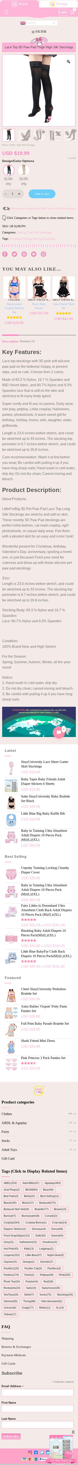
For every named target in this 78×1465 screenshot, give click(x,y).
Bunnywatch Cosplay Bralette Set (14, 308)
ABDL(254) (10, 1183)
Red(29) (48, 1281)
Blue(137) (28, 1202)
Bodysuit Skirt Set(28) (16, 1209)
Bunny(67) (10, 1215)
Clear (72, 158)
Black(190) (10, 1202)
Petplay (26, 238)
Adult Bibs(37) (31, 1183)
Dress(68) (57, 1228)
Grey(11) (9, 1242)
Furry (5, 1132)
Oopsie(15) (10, 1261)
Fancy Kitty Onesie (39, 306)
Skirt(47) (29, 1294)
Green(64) (57, 1235)
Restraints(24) (12, 1287)
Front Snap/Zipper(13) (17, 1235)
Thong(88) (29, 1301)
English (31, 22)
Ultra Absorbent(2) (51, 1301)
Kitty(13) (29, 1248)
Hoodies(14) (49, 1242)
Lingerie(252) (12, 1255)
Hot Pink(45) (11, 1248)
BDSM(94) (31, 1189)
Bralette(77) (42, 1209)
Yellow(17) (10, 1314)
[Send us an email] (33, 254)
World (23, 4)
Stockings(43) (65, 1294)
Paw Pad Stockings (26, 145)
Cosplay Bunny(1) (36, 1222)
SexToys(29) (11, 1294)
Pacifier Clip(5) (33, 1268)
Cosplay (15, 238)
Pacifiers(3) (54, 1268)
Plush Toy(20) (12, 1281)
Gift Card (8, 1158)
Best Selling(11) (49, 1196)
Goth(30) (40, 1235)
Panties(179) (11, 1274)
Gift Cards (8, 1363)
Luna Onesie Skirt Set (63, 306)
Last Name (9, 1418)
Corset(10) (51, 1215)
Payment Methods (14, 1355)
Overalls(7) (46, 1261)
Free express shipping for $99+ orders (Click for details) (42, 208)
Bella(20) (29, 1196)
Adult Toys (9, 1150)
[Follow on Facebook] (5, 254)
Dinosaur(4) (39, 1228)
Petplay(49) (47, 1274)
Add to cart (42, 193)
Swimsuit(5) (11, 1301)
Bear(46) (48, 1189)
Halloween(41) (28, 1242)
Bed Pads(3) (11, 1196)
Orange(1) (29, 1261)
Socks (12, 145)
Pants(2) (29, 1274)
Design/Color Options (18, 161)
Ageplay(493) (53, 1183)
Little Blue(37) (33, 1255)
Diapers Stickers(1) (15, 1228)
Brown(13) (60, 1209)
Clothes (7, 1114)
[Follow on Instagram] (24, 254)
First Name (9, 1402)
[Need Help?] (59, 732)
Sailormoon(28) (51, 1287)
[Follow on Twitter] (14, 254)
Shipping (8, 1338)
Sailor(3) (31, 1287)
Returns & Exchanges (16, 1346)
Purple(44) (32, 1281)
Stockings (48, 238)
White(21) (44, 1307)
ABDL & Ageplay (14, 1123)
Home (5, 145)
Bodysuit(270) (47, 1202)
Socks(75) (45, 1294)
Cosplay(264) (12, 1222)
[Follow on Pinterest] (43, 254)
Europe (62, 4)
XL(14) (60, 1307)
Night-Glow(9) (55, 1255)
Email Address (13, 1386)
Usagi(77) (28, 1307)
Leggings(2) (46, 1248)
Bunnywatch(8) (30, 1215)
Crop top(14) (59, 1222)
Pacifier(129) (11, 1268)
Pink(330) (64, 1274)
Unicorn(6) (10, 1307)
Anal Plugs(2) (12, 1189)
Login (63, 12)
